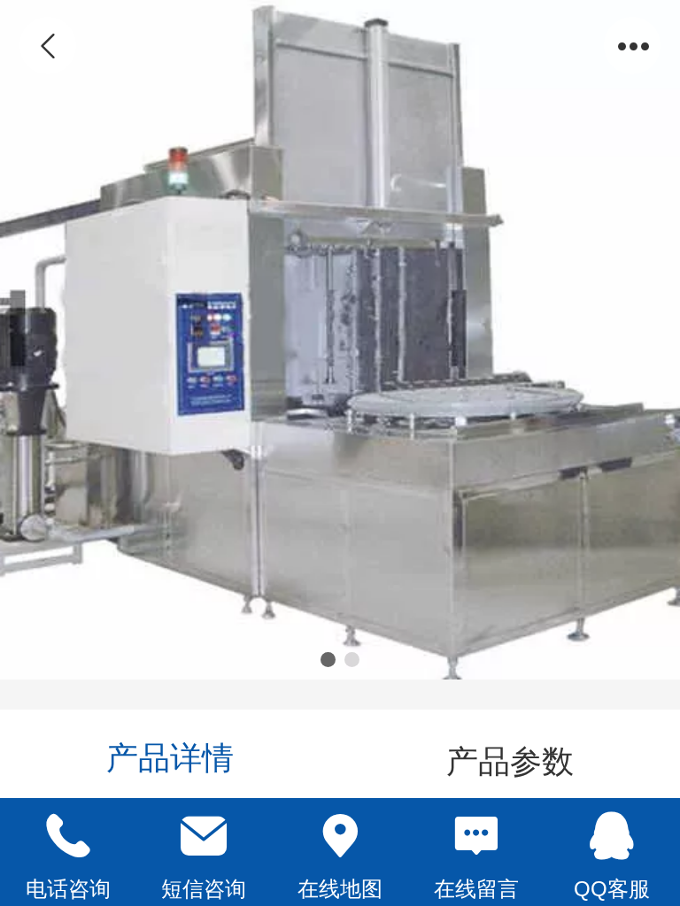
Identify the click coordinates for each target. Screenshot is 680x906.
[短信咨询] (204, 836)
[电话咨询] (68, 836)
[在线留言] (476, 836)
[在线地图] (340, 836)
